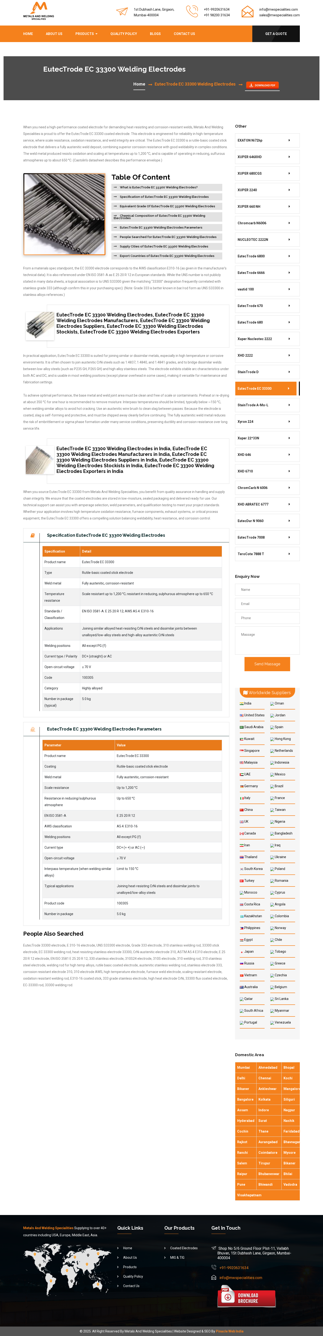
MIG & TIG (177, 1257)
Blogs (155, 34)
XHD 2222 (245, 355)
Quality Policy (123, 34)
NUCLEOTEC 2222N (253, 240)
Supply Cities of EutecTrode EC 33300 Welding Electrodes (163, 246)
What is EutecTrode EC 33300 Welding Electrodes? (158, 187)
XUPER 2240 (247, 190)
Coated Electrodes (184, 1248)
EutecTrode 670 (250, 306)
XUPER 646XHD (250, 157)
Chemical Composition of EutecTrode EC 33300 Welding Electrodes (159, 217)
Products (84, 34)
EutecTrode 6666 (251, 273)
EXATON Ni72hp (250, 140)
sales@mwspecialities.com (279, 15)
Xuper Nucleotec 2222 (255, 339)
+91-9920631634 (234, 1268)
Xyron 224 (245, 422)
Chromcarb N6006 (252, 223)
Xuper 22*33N (248, 438)
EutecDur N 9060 (250, 521)
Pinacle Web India (230, 1331)
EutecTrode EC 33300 (254, 388)
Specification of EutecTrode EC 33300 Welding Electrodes (164, 197)
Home (28, 34)
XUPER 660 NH (249, 206)
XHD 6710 (245, 471)
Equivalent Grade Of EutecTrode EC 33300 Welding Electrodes (167, 206)
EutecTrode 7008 (251, 537)
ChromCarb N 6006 (252, 488)
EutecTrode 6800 (251, 256)
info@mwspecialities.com (278, 9)
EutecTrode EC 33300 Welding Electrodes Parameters (160, 227)
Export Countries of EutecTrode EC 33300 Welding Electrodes (166, 256)
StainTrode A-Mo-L (253, 405)
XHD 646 (244, 455)
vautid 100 (246, 289)
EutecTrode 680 (250, 322)
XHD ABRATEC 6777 (253, 504)
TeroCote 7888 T (251, 554)
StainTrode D (248, 372)
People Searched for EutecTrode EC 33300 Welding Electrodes (168, 237)
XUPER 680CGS (250, 173)
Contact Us (184, 34)
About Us (54, 34)
